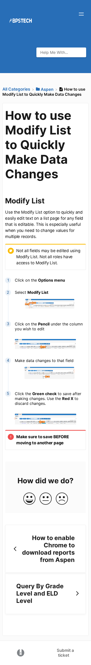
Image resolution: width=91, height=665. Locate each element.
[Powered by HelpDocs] (20, 652)
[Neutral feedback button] (45, 499)
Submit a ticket (65, 653)
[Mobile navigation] (81, 14)
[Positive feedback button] (29, 499)
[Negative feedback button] (61, 499)
